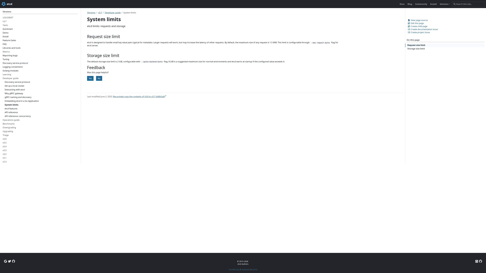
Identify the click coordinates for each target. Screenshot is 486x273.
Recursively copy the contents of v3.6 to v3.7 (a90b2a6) (139, 96)
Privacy (237, 269)
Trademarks (245, 269)
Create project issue (420, 32)
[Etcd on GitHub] (476, 261)
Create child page (418, 26)
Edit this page (417, 23)
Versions (91, 12)
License (254, 269)
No (99, 78)
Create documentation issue (424, 29)
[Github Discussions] (13, 261)
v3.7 (100, 12)
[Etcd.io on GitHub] (480, 261)
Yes (90, 78)
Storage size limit (416, 48)
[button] (445, 4)
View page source (419, 20)
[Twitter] (9, 261)
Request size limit (416, 45)
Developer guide (113, 12)
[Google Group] (5, 261)
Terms (231, 269)
